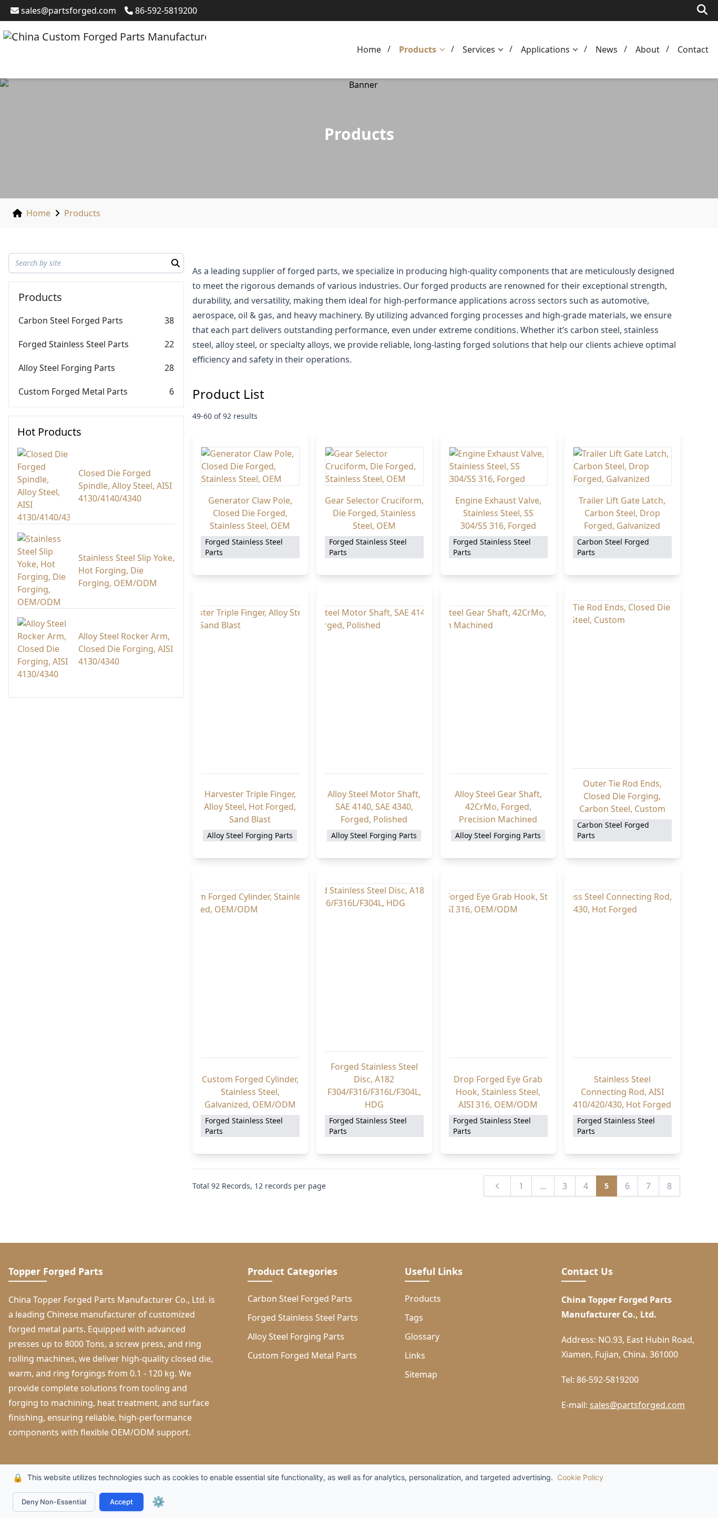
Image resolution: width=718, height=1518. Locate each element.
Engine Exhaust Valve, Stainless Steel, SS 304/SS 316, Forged (498, 513)
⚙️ (158, 1501)
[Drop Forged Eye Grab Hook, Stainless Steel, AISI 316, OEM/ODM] (498, 974)
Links (415, 1355)
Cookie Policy (580, 1477)
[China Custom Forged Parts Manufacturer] (104, 50)
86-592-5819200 (166, 10)
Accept (121, 1501)
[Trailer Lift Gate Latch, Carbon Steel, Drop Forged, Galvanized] (622, 466)
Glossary (422, 1336)
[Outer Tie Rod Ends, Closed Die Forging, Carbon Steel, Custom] (622, 684)
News (607, 49)
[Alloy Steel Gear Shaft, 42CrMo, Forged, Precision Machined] (498, 690)
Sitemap (421, 1374)
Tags (414, 1317)
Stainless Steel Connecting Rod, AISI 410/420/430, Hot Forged (622, 1091)
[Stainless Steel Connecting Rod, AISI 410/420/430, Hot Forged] (622, 974)
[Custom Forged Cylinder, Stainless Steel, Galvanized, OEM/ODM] (250, 974)
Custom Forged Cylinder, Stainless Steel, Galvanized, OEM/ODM (250, 1091)
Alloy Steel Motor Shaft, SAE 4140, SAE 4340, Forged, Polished (373, 806)
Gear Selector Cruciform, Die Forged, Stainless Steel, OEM (374, 513)
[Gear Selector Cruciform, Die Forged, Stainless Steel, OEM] (374, 466)
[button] (444, 50)
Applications (545, 49)
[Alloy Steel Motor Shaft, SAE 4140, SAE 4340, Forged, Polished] (374, 690)
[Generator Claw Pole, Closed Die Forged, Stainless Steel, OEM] (250, 466)
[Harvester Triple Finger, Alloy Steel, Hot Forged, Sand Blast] (250, 690)
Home (369, 49)
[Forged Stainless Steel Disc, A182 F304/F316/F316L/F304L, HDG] (374, 967)
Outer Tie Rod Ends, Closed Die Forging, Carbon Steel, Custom (622, 796)
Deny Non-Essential (54, 1501)
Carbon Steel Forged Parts (70, 320)
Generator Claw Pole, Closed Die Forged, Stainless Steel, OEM (250, 513)
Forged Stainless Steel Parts (73, 344)
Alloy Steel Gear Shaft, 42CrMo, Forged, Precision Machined (498, 806)
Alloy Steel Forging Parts (66, 368)
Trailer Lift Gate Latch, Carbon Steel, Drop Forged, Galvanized (622, 513)
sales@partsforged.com (68, 10)
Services (479, 49)
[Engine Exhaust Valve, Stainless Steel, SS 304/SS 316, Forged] (498, 466)
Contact (693, 49)
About (647, 49)
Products (417, 49)
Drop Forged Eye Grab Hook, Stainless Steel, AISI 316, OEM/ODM (498, 1091)
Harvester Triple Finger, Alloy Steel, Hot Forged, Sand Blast (250, 806)
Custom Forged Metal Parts (73, 391)
